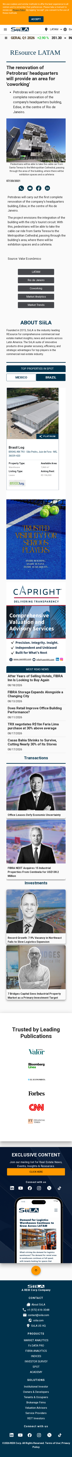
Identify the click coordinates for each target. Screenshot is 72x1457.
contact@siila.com (38, 1315)
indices (36, 1356)
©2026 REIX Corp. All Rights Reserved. (23, 1443)
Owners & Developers (36, 1391)
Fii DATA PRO (36, 1345)
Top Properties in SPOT (37, 368)
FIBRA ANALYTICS (36, 1350)
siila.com (38, 1320)
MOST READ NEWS (37, 669)
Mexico (21, 377)
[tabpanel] (37, 439)
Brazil (51, 377)
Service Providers (36, 1413)
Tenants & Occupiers (36, 1397)
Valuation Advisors (36, 1407)
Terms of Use (52, 1443)
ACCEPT (36, 19)
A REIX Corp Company (36, 1290)
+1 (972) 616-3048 (38, 1309)
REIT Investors (36, 1418)
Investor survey (36, 1361)
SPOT (36, 1366)
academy (36, 1372)
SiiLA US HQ (38, 1325)
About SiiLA (38, 1304)
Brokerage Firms (36, 1402)
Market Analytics (36, 1340)
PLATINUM (49, 436)
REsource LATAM (35, 52)
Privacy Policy (19, 10)
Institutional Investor (36, 1386)
